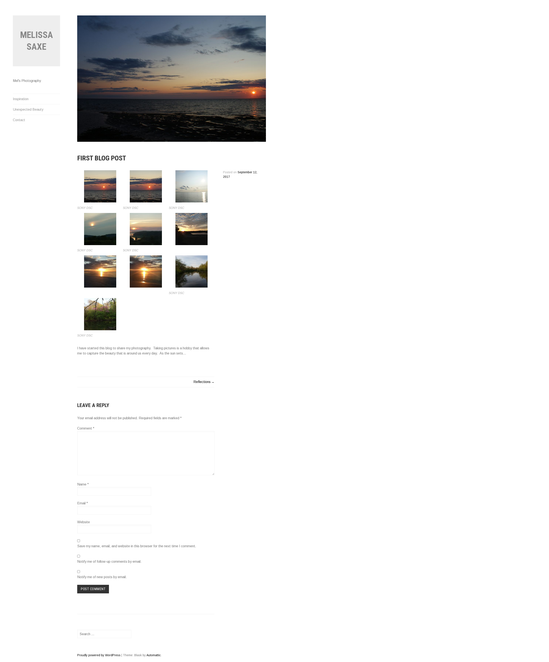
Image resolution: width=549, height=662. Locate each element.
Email (82, 503)
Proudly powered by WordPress (99, 655)
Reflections (202, 382)
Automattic (153, 655)
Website (83, 522)
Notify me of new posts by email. (102, 577)
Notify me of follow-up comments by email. (109, 561)
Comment (85, 428)
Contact (19, 120)
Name (83, 484)
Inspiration (21, 99)
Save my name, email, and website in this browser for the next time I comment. (136, 546)
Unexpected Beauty (28, 109)
